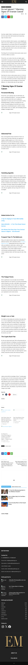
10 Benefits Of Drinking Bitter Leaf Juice (17, 580)
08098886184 (6, 557)
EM (3, 13)
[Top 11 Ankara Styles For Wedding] (4, 588)
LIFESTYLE (6, 4)
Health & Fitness (12, 4)
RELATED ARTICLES (6, 486)
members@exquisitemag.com (13, 563)
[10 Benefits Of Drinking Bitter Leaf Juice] (4, 581)
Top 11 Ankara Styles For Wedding (16, 586)
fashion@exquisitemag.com (13, 568)
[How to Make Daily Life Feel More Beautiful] (4, 498)
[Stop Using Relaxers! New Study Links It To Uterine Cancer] (18, 412)
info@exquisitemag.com (12, 560)
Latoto (9, 566)
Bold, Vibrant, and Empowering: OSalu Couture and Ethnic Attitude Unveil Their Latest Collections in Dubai (7, 464)
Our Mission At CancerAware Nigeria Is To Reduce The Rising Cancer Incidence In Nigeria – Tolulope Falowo (6, 436)
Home (2, 4)
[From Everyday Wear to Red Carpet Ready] (4, 504)
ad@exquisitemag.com (16, 571)
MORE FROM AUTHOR (16, 486)
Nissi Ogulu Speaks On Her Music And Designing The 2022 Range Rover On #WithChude (21, 463)
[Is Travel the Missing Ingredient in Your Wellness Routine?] (4, 491)
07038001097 (13, 557)
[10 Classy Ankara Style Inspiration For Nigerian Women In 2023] (4, 594)
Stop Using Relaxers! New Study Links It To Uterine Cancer (18, 419)
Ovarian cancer (8, 446)
